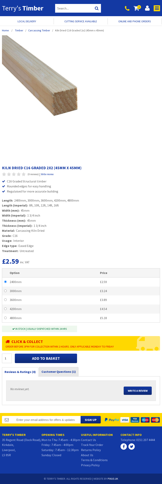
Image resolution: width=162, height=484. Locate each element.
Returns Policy (91, 450)
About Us (87, 455)
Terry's (22, 8)
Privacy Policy (90, 465)
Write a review (138, 390)
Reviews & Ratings (20, 372)
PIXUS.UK (113, 478)
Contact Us (88, 440)
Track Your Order (92, 445)
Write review (47, 174)
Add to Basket (46, 358)
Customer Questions (58, 372)
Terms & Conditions (94, 460)
